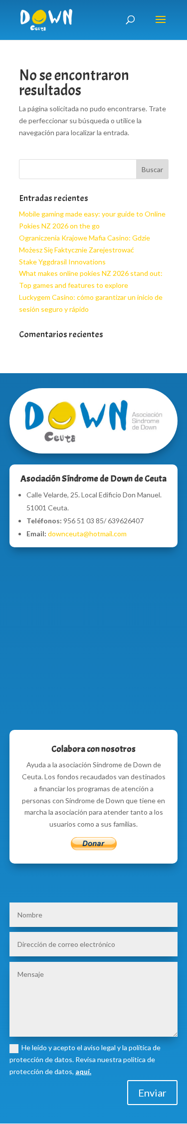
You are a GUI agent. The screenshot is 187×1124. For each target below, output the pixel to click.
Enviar (152, 1093)
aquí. (83, 1071)
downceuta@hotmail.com (87, 533)
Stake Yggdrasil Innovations (62, 261)
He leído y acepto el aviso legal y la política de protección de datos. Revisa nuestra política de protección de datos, (85, 1059)
